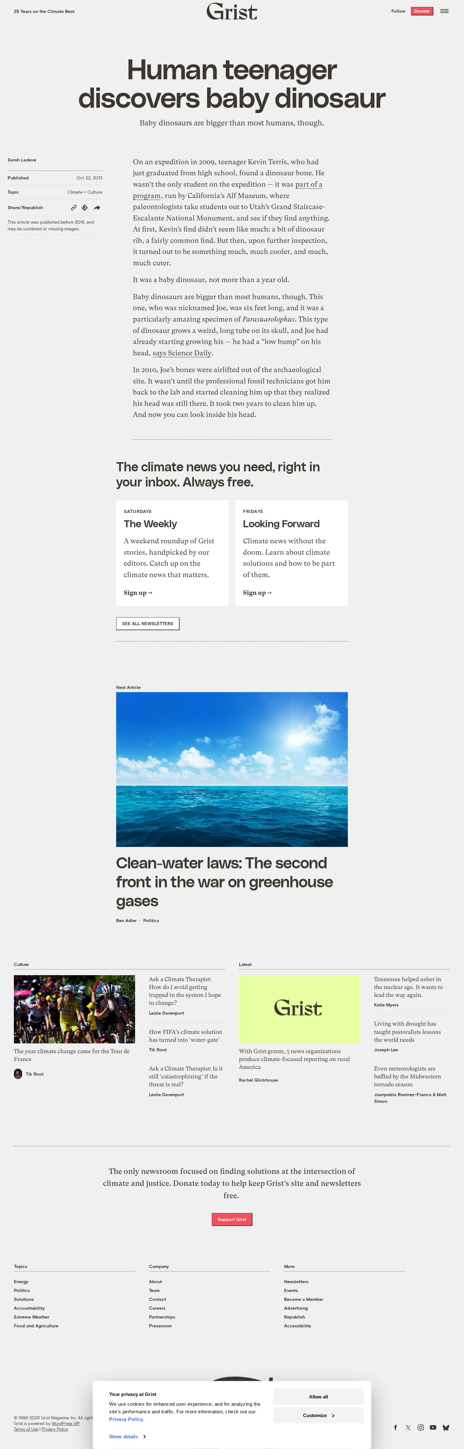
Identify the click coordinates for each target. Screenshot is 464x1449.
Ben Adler (126, 920)
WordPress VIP (66, 1423)
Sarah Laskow (22, 159)
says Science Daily (182, 353)
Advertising (296, 1308)
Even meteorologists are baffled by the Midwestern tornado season (407, 1076)
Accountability (29, 1308)
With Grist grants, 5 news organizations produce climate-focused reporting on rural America (294, 1059)
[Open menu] (444, 11)
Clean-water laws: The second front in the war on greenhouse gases (224, 881)
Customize (315, 1415)
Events (291, 1290)
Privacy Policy (55, 1429)
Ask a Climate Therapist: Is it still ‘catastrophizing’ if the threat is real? (186, 1076)
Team (154, 1290)
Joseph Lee (386, 1049)
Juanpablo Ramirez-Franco (402, 1094)
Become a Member (303, 1299)
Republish (294, 1316)
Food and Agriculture (36, 1325)
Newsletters (296, 1281)
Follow (398, 11)
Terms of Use (26, 1429)
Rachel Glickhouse (258, 1080)
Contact (157, 1299)
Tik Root (35, 1074)
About (155, 1281)
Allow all (318, 1396)
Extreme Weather (31, 1316)
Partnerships (162, 1316)
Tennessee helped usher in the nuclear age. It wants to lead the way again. (408, 987)
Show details (123, 1436)
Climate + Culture (85, 192)
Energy (21, 1281)
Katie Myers (386, 1004)
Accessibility (297, 1325)
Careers (157, 1308)
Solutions (24, 1299)
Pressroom (160, 1325)
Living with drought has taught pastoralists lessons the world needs (407, 1031)
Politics (151, 920)
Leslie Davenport (166, 1013)
